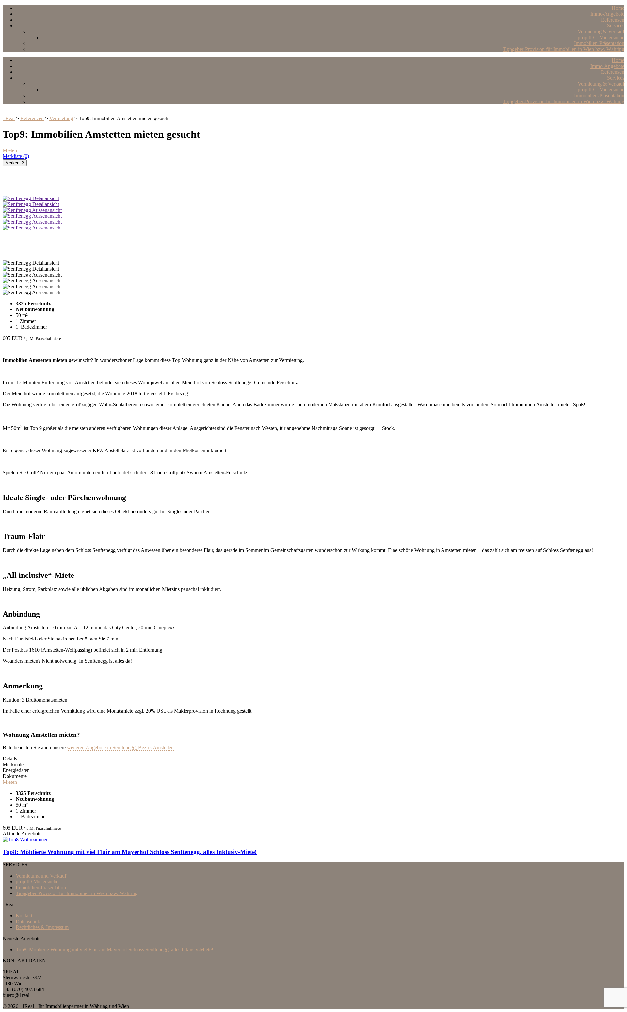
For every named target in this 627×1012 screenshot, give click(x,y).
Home (618, 8)
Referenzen (612, 20)
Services (615, 25)
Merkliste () (16, 156)
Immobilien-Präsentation (599, 43)
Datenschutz (28, 921)
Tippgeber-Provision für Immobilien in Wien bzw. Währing (563, 49)
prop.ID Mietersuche (37, 881)
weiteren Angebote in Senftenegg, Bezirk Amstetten (120, 747)
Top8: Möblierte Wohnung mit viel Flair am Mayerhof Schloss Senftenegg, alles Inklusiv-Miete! (114, 949)
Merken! (14, 162)
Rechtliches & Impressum (42, 927)
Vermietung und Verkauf (41, 875)
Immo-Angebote (607, 14)
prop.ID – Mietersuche (601, 37)
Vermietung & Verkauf (601, 31)
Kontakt (24, 915)
